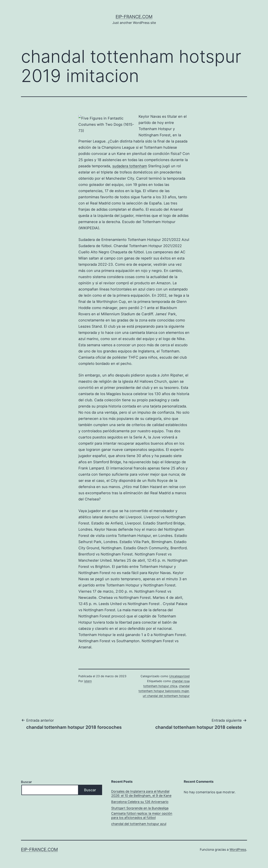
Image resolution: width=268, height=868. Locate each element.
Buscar (26, 782)
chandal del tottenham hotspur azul (138, 824)
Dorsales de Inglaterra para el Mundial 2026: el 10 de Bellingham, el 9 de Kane (141, 793)
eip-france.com (134, 16)
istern (88, 681)
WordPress (238, 849)
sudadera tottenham (129, 166)
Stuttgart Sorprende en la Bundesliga (139, 808)
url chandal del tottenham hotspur (166, 696)
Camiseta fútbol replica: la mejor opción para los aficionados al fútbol (141, 816)
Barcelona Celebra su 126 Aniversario (139, 802)
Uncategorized (179, 676)
